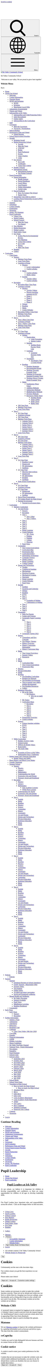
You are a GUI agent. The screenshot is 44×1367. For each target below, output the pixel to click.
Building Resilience (20, 1006)
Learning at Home (24, 263)
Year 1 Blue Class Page (26, 320)
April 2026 (17, 1072)
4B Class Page (23, 437)
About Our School (11, 93)
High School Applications (26, 481)
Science (20, 721)
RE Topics (25, 700)
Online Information (24, 187)
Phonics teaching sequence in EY (32, 293)
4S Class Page (23, 440)
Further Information (11, 1018)
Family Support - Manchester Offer (25, 985)
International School (20, 169)
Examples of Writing (33, 600)
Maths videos (30, 275)
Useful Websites (27, 310)
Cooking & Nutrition (29, 569)
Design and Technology (26, 565)
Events (20, 154)
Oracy (16, 751)
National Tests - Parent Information (21, 1047)
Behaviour (12, 1025)
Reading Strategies (32, 366)
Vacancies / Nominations (22, 128)
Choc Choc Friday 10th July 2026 (25, 1031)
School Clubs (13, 1055)
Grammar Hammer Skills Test (36, 355)
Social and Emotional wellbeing (24, 994)
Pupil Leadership (15, 214)
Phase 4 (29, 302)
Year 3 (16, 411)
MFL (19, 659)
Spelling (29, 343)
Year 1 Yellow (31, 518)
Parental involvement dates (31, 503)
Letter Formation (36, 339)
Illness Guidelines (15, 1043)
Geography (22, 612)
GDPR (11, 1039)
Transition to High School (18, 1084)
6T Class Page (23, 489)
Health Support (23, 179)
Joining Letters (36, 341)
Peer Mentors (18, 226)
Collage (29, 540)
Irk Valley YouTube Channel (19, 1045)
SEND (16, 103)
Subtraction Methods (33, 390)
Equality (12, 1035)
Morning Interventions (29, 472)
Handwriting (30, 337)
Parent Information (20, 177)
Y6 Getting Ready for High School (30, 499)
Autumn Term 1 (27, 421)
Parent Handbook (24, 181)
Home (7, 91)
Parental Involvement (25, 501)
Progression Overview (29, 717)
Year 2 (16, 329)
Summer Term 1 (27, 429)
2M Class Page (23, 405)
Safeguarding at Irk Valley (18, 113)
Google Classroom (15, 762)
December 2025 (19, 1064)
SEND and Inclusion (16, 101)
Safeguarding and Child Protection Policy (28, 115)
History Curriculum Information (28, 646)
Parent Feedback (19, 191)
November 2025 (19, 1063)
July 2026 (17, 1078)
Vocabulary (30, 359)
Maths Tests (35, 403)
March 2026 (18, 1070)
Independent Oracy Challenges (28, 754)
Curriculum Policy (28, 554)
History (20, 635)
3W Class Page (23, 417)
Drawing (29, 542)
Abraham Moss (19, 1090)
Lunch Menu (22, 183)
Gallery (16, 251)
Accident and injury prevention (24, 992)
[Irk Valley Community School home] (12, 72)
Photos (20, 245)
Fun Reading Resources (30, 686)
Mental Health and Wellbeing (19, 996)
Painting (29, 538)
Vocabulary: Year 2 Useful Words (36, 361)
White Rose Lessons (29, 790)
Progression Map (28, 552)
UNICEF (21, 148)
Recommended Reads (33, 368)
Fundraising (13, 208)
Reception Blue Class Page (27, 284)
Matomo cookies (11, 1327)
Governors (13, 125)
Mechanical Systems (29, 575)
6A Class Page (23, 485)
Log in (7, 1117)
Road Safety (22, 747)
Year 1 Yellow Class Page (26, 323)
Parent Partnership (15, 175)
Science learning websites (31, 723)
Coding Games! (27, 563)
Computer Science (28, 557)
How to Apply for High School (24, 1086)
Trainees (12, 203)
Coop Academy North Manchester (25, 1100)
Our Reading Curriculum (30, 676)
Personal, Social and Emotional (28, 778)
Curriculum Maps (28, 702)
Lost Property (22, 185)
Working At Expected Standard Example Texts (34, 375)
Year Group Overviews (30, 653)
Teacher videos (31, 279)
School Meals (14, 1080)
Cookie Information (16, 1241)
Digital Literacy (27, 559)
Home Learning (27, 530)
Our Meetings (22, 240)
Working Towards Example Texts (32, 371)
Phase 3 (29, 300)
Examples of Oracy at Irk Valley (29, 752)
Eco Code (21, 162)
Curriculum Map (27, 550)
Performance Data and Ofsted (19, 132)
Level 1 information (33, 267)
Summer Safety (19, 986)
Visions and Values (15, 111)
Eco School (17, 160)
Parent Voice (22, 195)
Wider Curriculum (20, 739)
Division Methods (32, 394)
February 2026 (19, 1068)
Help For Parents (28, 614)
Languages (21, 877)
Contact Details (14, 206)
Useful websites (31, 269)
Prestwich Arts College (21, 1109)
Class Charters (23, 156)
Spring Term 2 (27, 427)
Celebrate (12, 1029)
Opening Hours (14, 99)
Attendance (13, 1024)
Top (3, 1256)
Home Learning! (27, 561)
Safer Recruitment (20, 117)
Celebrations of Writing (34, 602)
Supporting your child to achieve (25, 197)
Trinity (16, 1102)
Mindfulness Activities (21, 1004)
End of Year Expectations (26, 497)
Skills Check (35, 401)
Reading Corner (27, 462)
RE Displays (30, 694)
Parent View (18, 201)
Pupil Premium (14, 1053)
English (24, 277)
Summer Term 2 (27, 431)
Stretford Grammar (20, 1107)
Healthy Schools (19, 167)
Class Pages (13, 255)
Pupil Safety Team (20, 232)
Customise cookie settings (26, 1280)
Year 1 (16, 318)
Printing (29, 536)
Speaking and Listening (30, 589)
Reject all (4, 1280)
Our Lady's (17, 1103)
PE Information (27, 466)
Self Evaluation (14, 130)
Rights (20, 150)
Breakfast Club (14, 1027)
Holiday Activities (15, 1041)
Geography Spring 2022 (30, 634)
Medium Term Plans (25, 259)
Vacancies (12, 210)
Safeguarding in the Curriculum (24, 121)
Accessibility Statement (17, 1239)
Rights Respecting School (22, 142)
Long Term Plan (23, 456)
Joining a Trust (14, 1020)
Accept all (13, 1280)
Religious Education (25, 690)
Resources (25, 657)
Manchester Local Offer (22, 107)
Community (13, 1008)
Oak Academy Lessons (30, 788)
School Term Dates (15, 1082)
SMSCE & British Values (26, 745)
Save (19, 1365)
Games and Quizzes (29, 616)
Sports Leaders (19, 218)
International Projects (25, 171)
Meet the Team (23, 146)
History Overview (28, 643)
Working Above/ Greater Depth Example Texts (34, 379)
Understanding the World (26, 774)
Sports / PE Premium (16, 212)
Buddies (16, 249)
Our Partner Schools (25, 173)
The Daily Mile (23, 749)
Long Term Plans (24, 261)
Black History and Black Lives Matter (22, 760)
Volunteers (13, 205)
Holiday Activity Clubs (26, 741)
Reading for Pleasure (29, 678)
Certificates (22, 164)
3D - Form (30, 534)
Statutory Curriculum (21, 507)
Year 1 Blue (30, 517)
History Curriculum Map (30, 649)
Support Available (20, 1000)
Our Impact (22, 224)
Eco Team (17, 234)
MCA (16, 1092)
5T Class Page (23, 470)
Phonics (25, 265)
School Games (23, 743)
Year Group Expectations (30, 548)
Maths (24, 271)
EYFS (24, 595)
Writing (24, 304)
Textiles (24, 567)
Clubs (20, 158)
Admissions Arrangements (18, 109)
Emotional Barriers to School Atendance (27, 983)
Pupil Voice (26, 544)
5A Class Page (23, 460)
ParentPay (12, 1051)
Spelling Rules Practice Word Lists (36, 347)
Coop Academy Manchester (23, 1098)
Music (20, 661)
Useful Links (22, 189)
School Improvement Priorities (19, 136)
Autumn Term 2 (27, 423)
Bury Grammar (19, 1105)
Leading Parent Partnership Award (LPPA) (28, 199)
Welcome (12, 95)
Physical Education (24, 671)
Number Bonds (36, 398)
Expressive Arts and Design (27, 776)
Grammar (29, 351)
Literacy (20, 770)
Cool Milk (12, 1033)
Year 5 (16, 458)
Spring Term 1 (27, 425)
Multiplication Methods (34, 392)
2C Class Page (23, 331)
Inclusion (17, 105)
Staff (11, 123)
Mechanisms (26, 571)
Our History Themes (29, 641)
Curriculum (9, 253)
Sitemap (8, 1235)
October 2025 (18, 1061)
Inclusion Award (19, 140)
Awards (12, 138)
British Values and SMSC (22, 758)
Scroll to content (6, 2)
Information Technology (30, 556)
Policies (7, 975)
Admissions (13, 1022)
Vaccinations (18, 988)
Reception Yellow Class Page (28, 312)
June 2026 (17, 1076)
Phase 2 (29, 298)
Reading (25, 306)
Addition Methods (32, 388)
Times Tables (35, 400)
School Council (19, 220)
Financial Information (16, 1037)
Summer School (14, 764)
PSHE (20, 673)
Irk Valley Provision (20, 998)
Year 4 (16, 435)
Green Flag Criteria (24, 166)
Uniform (12, 1111)
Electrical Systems (28, 573)
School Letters (14, 1057)
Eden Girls (17, 1096)
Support (7, 979)
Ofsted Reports (19, 134)
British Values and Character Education (22, 756)
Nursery (16, 257)
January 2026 (18, 1066)
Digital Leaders (19, 230)
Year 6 (16, 483)
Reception (17, 283)
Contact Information (16, 97)
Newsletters (13, 1049)
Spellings (25, 468)
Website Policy (14, 1243)
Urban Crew (18, 216)
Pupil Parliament (23, 152)
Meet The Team (23, 247)
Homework (26, 464)
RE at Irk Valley (27, 692)
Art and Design (23, 509)
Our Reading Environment (31, 680)
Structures (25, 577)
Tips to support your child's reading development (31, 683)
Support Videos (27, 655)
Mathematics (22, 772)
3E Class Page (23, 413)
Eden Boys (17, 1094)
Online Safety (18, 119)
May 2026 (17, 1074)
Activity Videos (31, 290)
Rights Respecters (20, 228)
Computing (22, 546)
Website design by (15, 1253)
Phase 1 (29, 296)
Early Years (9, 1010)
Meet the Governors (20, 127)
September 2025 (19, 1059)
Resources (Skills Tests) (34, 396)
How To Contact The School (27, 193)
